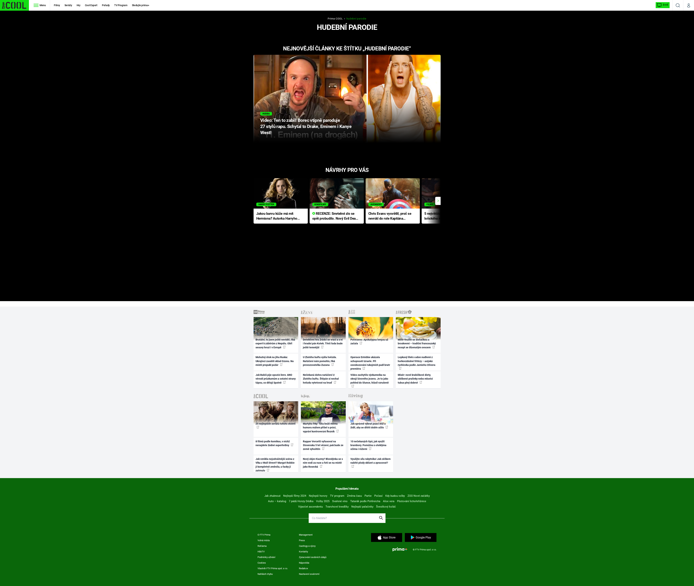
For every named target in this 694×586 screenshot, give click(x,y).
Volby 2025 (322, 501)
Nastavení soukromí (309, 574)
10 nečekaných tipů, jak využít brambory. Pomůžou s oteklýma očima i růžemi (368, 445)
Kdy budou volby (395, 495)
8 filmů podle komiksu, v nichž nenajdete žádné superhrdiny (273, 443)
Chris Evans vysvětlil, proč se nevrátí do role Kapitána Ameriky (389, 216)
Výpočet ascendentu (310, 506)
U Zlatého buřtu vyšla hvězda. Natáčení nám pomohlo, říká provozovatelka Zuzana (320, 361)
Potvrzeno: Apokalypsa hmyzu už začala (369, 341)
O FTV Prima (264, 534)
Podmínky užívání (266, 557)
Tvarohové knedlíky (337, 506)
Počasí (378, 495)
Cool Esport (91, 5)
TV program (337, 495)
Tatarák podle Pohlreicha (365, 501)
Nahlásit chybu (265, 574)
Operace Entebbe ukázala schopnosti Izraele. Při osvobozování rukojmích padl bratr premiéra (370, 363)
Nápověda (304, 562)
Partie (368, 495)
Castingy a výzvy (307, 546)
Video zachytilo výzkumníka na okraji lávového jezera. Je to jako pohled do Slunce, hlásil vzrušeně (369, 378)
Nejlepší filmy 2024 (294, 495)
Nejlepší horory (318, 495)
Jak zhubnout (272, 495)
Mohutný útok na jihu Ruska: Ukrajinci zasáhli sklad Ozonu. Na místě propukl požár (275, 361)
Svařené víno (340, 501)
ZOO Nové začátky (419, 495)
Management (305, 534)
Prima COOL (335, 18)
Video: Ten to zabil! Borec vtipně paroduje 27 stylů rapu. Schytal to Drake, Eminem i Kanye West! (306, 126)
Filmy (57, 5)
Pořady (106, 5)
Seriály (68, 5)
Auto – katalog (277, 501)
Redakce (303, 568)
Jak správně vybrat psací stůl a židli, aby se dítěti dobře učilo (368, 425)
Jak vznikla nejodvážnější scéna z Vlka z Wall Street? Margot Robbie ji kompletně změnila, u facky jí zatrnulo (275, 464)
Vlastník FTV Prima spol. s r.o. (273, 568)
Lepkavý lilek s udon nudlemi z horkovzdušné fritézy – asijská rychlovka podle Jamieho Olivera (416, 361)
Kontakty (303, 551)
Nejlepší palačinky (362, 506)
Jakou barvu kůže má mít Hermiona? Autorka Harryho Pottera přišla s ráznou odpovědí (276, 216)
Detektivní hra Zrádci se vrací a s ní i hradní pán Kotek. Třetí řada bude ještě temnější (323, 343)
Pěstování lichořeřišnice (411, 501)
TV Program (120, 5)
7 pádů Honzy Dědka (301, 501)
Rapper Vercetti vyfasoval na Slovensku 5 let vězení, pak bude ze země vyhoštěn (323, 445)
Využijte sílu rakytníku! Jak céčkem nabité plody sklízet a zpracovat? (370, 460)
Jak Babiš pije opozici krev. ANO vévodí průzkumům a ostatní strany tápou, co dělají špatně (276, 378)
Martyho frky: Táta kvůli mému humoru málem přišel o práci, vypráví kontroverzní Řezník (320, 427)
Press (302, 540)
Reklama (262, 546)
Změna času (354, 495)
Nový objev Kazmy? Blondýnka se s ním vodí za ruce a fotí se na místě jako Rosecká (323, 462)
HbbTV (261, 551)
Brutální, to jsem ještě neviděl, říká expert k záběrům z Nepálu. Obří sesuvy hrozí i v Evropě (275, 343)
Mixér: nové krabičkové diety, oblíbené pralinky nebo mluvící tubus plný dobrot (415, 378)
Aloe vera (388, 501)
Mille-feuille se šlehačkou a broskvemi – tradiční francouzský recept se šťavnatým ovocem (417, 343)
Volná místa (264, 540)
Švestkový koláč (386, 506)
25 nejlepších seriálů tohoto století (275, 423)
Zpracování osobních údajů (312, 557)
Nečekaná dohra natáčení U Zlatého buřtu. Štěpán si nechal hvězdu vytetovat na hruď (321, 378)
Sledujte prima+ (140, 5)
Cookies (262, 562)
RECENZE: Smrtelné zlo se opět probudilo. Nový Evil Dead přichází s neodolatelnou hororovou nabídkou (335, 216)
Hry (78, 5)
